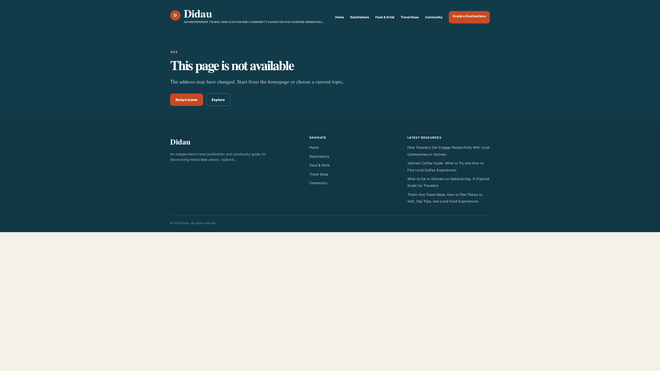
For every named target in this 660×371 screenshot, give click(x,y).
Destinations (359, 17)
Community (433, 17)
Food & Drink (384, 17)
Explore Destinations (469, 16)
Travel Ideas (410, 17)
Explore (218, 100)
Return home (187, 100)
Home (339, 17)
